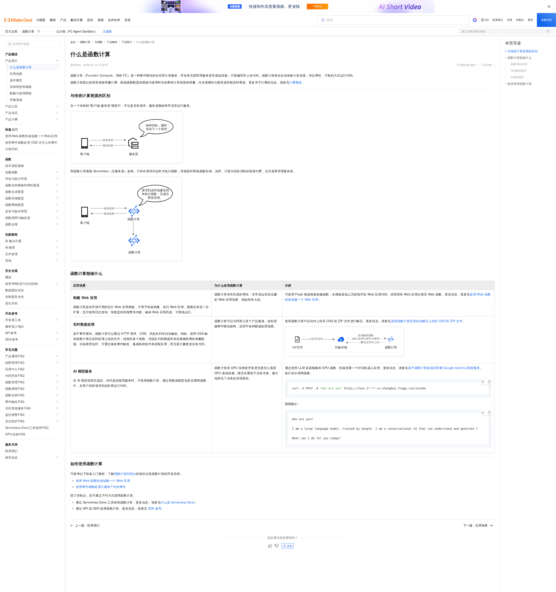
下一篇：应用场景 (475, 525)
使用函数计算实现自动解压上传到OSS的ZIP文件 (426, 321)
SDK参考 (155, 508)
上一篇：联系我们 (87, 525)
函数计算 (28, 31)
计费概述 (295, 82)
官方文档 (11, 31)
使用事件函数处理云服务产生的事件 (101, 486)
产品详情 (486, 65)
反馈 (289, 546)
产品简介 (127, 42)
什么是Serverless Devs (178, 502)
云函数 (107, 31)
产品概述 (112, 42)
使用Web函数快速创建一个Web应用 (103, 480)
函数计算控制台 (125, 473)
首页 (73, 42)
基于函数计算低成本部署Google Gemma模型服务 (444, 368)
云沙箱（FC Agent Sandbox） (77, 31)
